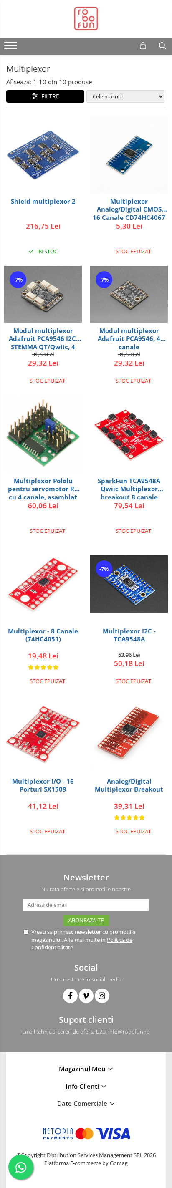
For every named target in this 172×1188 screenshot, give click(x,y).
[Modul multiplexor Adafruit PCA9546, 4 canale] (129, 294)
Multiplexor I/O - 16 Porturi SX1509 (43, 785)
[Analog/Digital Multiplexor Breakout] (129, 734)
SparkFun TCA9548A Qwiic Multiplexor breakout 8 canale (129, 489)
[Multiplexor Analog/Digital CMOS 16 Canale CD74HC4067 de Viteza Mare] (129, 154)
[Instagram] (102, 996)
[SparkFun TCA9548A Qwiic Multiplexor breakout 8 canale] (129, 434)
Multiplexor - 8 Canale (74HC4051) (43, 635)
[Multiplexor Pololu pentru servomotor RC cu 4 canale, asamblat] (43, 434)
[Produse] (11, 48)
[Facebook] (70, 996)
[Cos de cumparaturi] (143, 46)
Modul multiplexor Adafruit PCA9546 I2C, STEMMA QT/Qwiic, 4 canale (43, 339)
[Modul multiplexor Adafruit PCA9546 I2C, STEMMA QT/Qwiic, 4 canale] (43, 294)
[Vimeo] (86, 996)
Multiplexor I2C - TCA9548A (129, 635)
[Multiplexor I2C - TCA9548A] (129, 584)
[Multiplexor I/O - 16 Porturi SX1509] (43, 734)
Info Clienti (83, 1086)
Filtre (48, 96)
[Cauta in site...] (162, 46)
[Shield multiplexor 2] (43, 154)
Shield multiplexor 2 (43, 201)
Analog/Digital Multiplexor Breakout (129, 785)
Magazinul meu (83, 1068)
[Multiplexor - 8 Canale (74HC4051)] (43, 584)
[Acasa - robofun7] (86, 18)
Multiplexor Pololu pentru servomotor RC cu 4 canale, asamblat (43, 489)
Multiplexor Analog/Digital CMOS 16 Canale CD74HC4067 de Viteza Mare (129, 209)
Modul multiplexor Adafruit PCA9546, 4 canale (129, 339)
